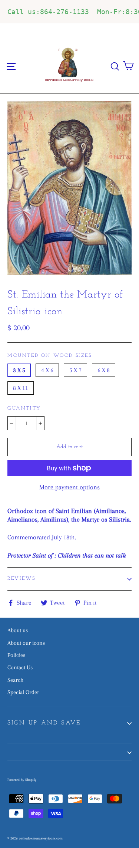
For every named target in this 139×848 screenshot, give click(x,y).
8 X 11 (20, 387)
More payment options (69, 487)
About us (17, 630)
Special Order (23, 692)
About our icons (26, 643)
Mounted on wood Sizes (49, 355)
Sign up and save (44, 723)
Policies (16, 655)
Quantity (24, 408)
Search (15, 680)
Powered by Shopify (21, 780)
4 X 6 (47, 370)
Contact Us (20, 667)
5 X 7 (75, 370)
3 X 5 (19, 370)
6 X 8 (103, 370)
